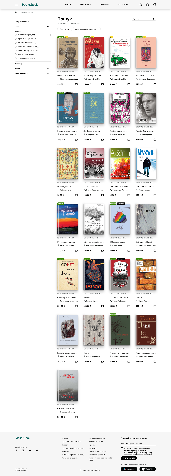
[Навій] (94, 330)
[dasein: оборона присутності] (67, 353)
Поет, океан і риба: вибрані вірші (146, 186)
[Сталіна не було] (94, 163)
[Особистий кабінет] (154, 4)
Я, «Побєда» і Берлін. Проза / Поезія (120, 75)
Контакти (93, 448)
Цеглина (139, 297)
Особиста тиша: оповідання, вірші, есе (120, 297)
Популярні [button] (144, 19)
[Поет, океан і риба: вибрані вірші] (146, 163)
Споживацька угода (97, 438)
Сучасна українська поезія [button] (85, 29)
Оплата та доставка (97, 454)
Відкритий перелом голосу (67, 131)
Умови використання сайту (73, 454)
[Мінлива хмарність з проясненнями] (94, 219)
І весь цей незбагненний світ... (120, 186)
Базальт (87, 297)
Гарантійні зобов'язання (71, 441)
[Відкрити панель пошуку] (141, 4)
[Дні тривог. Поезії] (146, 219)
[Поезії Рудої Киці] (67, 163)
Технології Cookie (96, 441)
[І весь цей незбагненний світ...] (120, 163)
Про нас (92, 445)
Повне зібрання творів (94, 75)
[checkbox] (32, 35)
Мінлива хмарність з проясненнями (94, 242)
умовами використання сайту (137, 449)
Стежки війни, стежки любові (67, 408)
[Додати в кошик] (76, 84)
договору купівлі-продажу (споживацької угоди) (138, 453)
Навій (86, 353)
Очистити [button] (64, 29)
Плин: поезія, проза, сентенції (146, 353)
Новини (65, 438)
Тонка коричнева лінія (120, 353)
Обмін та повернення (98, 451)
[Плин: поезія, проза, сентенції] (146, 330)
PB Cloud (65, 451)
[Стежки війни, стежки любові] (67, 385)
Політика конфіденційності (73, 448)
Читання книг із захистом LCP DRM (101, 459)
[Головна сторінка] (30, 4)
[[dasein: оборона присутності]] (67, 330)
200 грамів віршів (117, 242)
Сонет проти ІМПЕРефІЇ (67, 297)
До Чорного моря (92, 131)
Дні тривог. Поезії (144, 242)
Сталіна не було (91, 186)
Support (65, 445)
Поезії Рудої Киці (64, 186)
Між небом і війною (66, 242)
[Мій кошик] (147, 4)
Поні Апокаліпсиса (118, 131)
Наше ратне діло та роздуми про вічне (67, 75)
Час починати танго (145, 75)
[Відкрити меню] (16, 5)
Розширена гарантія (70, 458)
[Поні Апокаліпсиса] (120, 108)
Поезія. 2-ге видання (145, 131)
